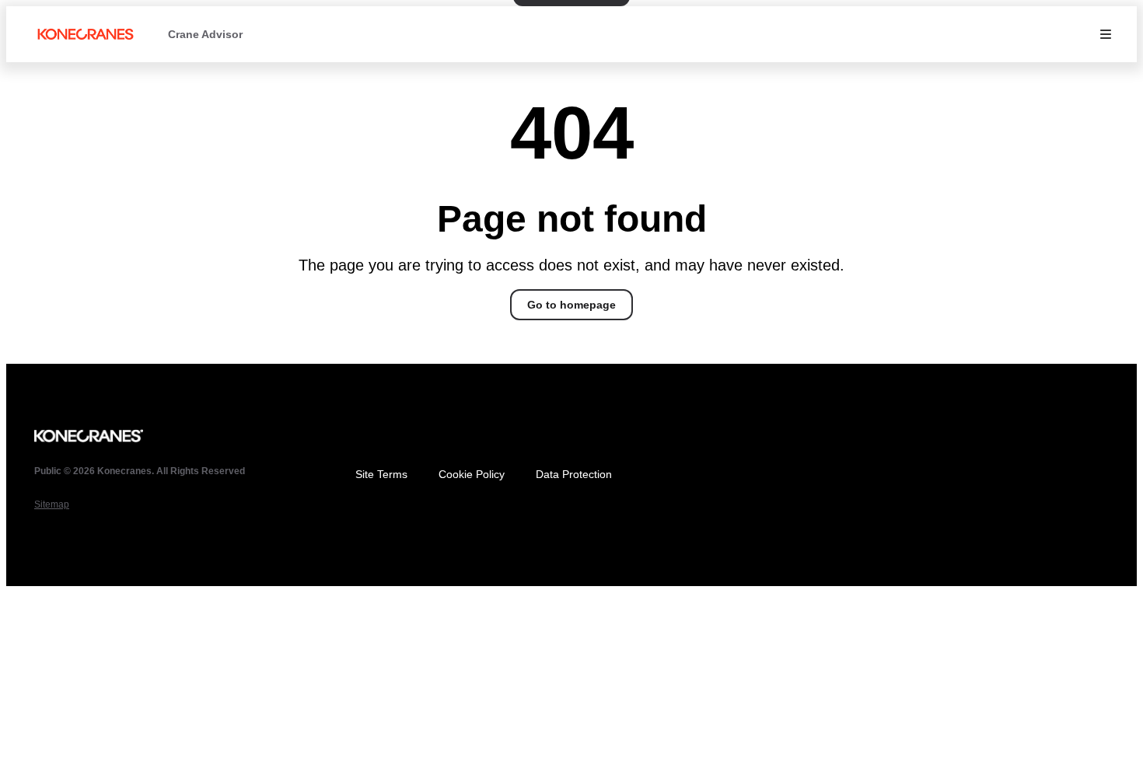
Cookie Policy (472, 474)
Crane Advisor (205, 34)
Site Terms (381, 474)
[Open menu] (1105, 34)
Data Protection (574, 474)
